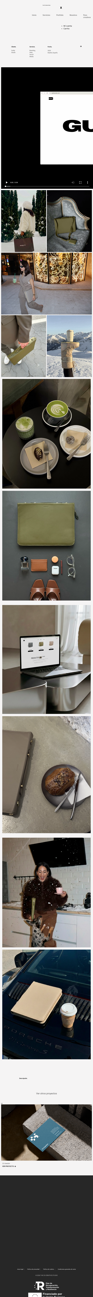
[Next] (78, 46)
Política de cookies (48, 1269)
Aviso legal (20, 1269)
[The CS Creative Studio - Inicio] (46, 5)
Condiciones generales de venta (67, 1269)
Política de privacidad (33, 1269)
